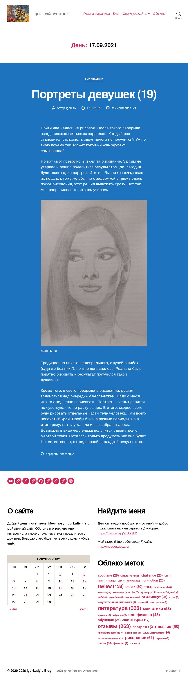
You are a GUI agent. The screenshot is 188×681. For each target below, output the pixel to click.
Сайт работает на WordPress (77, 670)
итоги (143, 602)
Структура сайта (135, 13)
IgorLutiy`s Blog (39, 670)
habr (102, 580)
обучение (109, 619)
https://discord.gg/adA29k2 (117, 533)
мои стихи (157, 608)
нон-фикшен (144, 614)
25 (72, 595)
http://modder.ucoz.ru (113, 546)
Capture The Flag (130, 575)
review (111, 586)
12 (84, 581)
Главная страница (96, 13)
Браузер (146, 592)
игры (174, 597)
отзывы (114, 626)
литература (119, 608)
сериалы (162, 638)
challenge (152, 575)
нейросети (120, 615)
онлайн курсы (135, 620)
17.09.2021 (93, 108)
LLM (121, 580)
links (112, 580)
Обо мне (159, 13)
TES (148, 587)
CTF (167, 575)
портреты (52, 454)
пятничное (133, 632)
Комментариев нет (123, 108)
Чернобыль (116, 597)
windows (118, 592)
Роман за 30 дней (166, 592)
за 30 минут (154, 596)
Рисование (94, 79)
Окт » (84, 609)
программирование (110, 632)
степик (105, 643)
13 (13, 588)
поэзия (168, 626)
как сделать (158, 602)
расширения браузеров (110, 638)
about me (108, 575)
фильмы (120, 643)
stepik (134, 586)
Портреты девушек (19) (94, 93)
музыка (104, 615)
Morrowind (133, 580)
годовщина (132, 597)
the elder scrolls (163, 587)
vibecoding (104, 592)
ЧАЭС (102, 597)
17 (60, 588)
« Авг (13, 609)
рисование (67, 454)
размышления (156, 632)
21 (25, 595)
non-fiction (153, 580)
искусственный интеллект (117, 602)
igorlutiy (71, 108)
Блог (116, 13)
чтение (135, 643)
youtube (132, 592)
